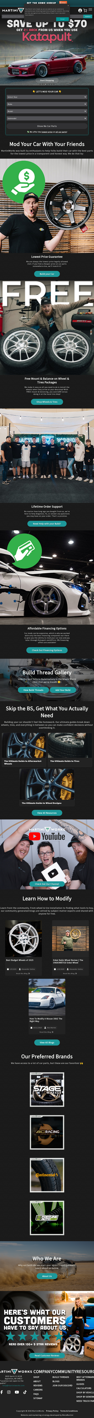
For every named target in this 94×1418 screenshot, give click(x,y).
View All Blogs (47, 1042)
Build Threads (61, 1377)
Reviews (37, 1385)
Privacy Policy (52, 1411)
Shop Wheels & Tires (47, 401)
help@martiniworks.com (14, 1385)
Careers (38, 1389)
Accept (62, 19)
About (37, 1381)
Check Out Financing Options (47, 650)
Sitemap (37, 1398)
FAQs (36, 1394)
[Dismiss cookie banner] (68, 6)
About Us (47, 1276)
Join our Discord (62, 1385)
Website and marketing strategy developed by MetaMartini (47, 1415)
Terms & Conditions (69, 1411)
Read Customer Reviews (47, 1355)
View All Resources (47, 813)
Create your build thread (47, 80)
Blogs (56, 1381)
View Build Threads (33, 690)
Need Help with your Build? (47, 523)
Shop (36, 1377)
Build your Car (47, 274)
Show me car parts (47, 126)
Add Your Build (62, 690)
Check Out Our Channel (47, 884)
